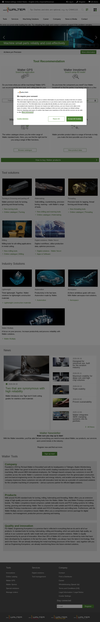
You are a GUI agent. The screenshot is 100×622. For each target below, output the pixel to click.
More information (27, 112)
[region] (50, 107)
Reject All (56, 119)
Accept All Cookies (74, 119)
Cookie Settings (22, 119)
